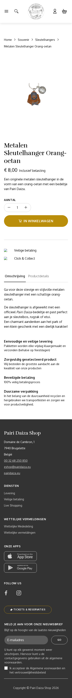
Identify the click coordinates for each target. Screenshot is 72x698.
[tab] (15, 278)
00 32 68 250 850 (16, 460)
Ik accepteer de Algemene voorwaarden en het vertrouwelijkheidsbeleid (37, 670)
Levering (9, 493)
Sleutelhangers (45, 39)
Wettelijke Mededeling (18, 526)
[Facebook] (6, 592)
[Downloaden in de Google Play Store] (20, 568)
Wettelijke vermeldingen (19, 532)
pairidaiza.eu (12, 473)
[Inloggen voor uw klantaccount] (54, 11)
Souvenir (23, 39)
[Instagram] (18, 592)
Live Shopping (13, 505)
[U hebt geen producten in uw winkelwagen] (64, 11)
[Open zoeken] (16, 11)
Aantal (10, 200)
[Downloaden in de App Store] (20, 556)
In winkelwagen (38, 221)
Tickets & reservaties (29, 609)
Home (8, 39)
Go (59, 639)
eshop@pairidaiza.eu (17, 467)
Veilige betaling (14, 499)
